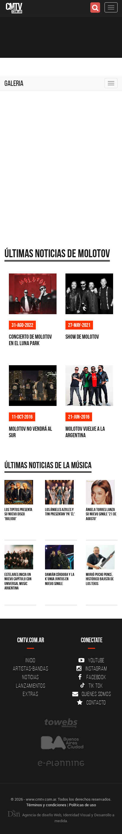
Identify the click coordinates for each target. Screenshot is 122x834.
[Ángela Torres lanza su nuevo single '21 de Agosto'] (100, 492)
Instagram (96, 668)
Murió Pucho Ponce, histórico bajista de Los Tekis (100, 579)
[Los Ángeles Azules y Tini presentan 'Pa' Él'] (59, 492)
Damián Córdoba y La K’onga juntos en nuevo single (59, 579)
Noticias (30, 677)
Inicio (30, 660)
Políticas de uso (82, 804)
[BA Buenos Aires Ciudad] (61, 743)
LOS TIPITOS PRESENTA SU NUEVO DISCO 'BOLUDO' (18, 514)
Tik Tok (96, 685)
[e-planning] (61, 763)
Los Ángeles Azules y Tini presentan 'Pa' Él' (60, 511)
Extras (30, 694)
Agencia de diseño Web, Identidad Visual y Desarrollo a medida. (67, 817)
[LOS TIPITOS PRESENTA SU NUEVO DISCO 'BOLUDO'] (18, 492)
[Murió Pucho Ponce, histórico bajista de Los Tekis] (100, 557)
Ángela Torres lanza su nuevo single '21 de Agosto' (101, 514)
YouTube (96, 660)
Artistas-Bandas (30, 668)
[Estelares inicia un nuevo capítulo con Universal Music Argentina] (18, 557)
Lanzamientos (30, 685)
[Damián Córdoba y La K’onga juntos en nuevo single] (59, 557)
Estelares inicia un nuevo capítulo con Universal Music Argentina (17, 581)
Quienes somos (96, 694)
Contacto (96, 702)
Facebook (96, 677)
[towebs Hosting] (61, 723)
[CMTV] (14, 7)
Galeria (13, 83)
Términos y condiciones (46, 804)
